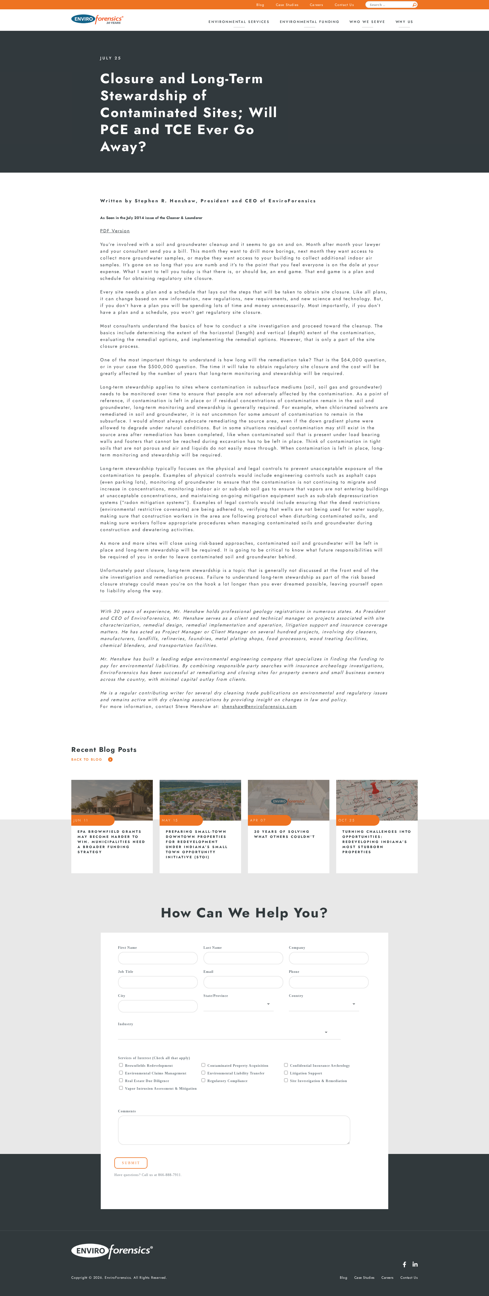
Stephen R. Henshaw (165, 201)
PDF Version (115, 231)
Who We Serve (367, 22)
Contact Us (344, 5)
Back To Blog (87, 759)
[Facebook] (404, 1264)
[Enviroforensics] (97, 19)
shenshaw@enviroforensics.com (259, 706)
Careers (316, 5)
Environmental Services (239, 22)
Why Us (404, 22)
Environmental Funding (310, 22)
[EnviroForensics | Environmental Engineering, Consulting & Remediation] (112, 1252)
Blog (260, 5)
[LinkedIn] (415, 1264)
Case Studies (287, 5)
